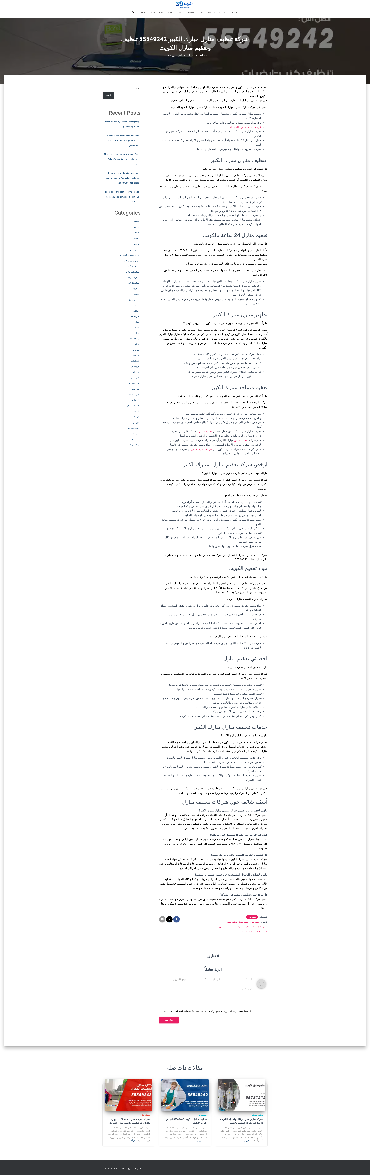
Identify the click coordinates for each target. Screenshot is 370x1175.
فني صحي (135, 389)
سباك (201, 12)
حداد (137, 322)
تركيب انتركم (133, 266)
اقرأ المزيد (248, 1141)
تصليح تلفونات (133, 277)
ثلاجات (152, 12)
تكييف (178, 12)
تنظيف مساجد (236, 926)
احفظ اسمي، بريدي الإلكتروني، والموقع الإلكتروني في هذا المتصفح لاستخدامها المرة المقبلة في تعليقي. (206, 1011)
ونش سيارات (133, 444)
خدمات (136, 327)
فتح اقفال (135, 366)
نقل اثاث (222, 12)
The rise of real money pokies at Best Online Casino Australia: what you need (121, 159)
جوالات (169, 12)
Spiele (136, 233)
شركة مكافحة (133, 339)
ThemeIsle (107, 1168)
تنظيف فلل (262, 926)
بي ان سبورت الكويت (130, 261)
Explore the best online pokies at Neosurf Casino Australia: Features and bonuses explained (122, 178)
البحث (138, 88)
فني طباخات (134, 394)
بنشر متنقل (134, 249)
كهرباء (136, 417)
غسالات (136, 355)
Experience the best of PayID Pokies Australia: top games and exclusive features (122, 197)
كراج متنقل (211, 12)
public (136, 227)
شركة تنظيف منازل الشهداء (246, 127)
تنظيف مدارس (250, 926)
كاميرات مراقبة (132, 405)
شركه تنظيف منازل (201, 449)
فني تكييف (134, 378)
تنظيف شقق (241, 440)
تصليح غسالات (133, 288)
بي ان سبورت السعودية (129, 255)
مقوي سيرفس (133, 428)
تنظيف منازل (189, 12)
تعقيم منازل (205, 431)
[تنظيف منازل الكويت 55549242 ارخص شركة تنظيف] (185, 1095)
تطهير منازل (255, 922)
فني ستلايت (234, 12)
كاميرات (143, 12)
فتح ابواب (135, 361)
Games (136, 221)
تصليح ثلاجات (133, 283)
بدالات (136, 244)
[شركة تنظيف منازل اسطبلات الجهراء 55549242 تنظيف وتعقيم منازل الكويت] (128, 1095)
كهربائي (136, 422)
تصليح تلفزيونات (132, 272)
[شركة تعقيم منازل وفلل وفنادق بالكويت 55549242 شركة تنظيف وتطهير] (241, 1095)
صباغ (161, 12)
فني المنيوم (134, 372)
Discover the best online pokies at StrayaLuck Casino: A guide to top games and (123, 141)
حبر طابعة (135, 316)
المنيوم (136, 238)
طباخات (136, 350)
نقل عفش (135, 439)
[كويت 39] (185, 5)
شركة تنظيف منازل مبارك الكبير (253, 931)
